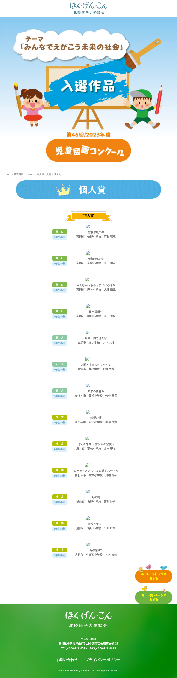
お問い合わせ (67, 660)
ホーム (8, 174)
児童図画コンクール (24, 174)
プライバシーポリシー (103, 660)
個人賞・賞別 (44, 174)
